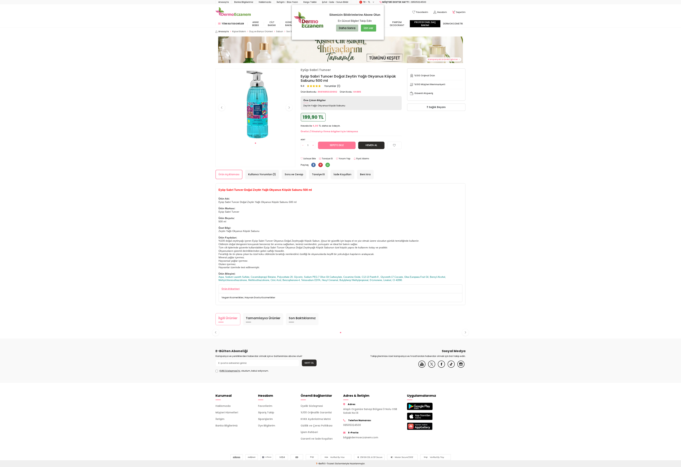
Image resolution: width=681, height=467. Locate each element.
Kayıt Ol (309, 362)
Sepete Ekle (337, 145)
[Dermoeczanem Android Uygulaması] (425, 406)
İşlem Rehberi (309, 432)
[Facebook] (441, 367)
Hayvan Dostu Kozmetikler (260, 297)
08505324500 (352, 425)
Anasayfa (223, 2)
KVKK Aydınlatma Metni (316, 419)
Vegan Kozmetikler (232, 297)
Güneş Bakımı (289, 24)
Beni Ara (365, 174)
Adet (303, 139)
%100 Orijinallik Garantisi (316, 412)
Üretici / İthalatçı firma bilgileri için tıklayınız (329, 131)
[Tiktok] (451, 367)
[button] (340, 49)
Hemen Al (371, 145)
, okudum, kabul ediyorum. (244, 370)
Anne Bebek (255, 24)
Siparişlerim (265, 419)
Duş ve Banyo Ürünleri (261, 31)
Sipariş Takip (266, 412)
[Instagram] (460, 367)
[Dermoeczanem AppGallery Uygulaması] (425, 426)
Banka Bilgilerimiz (243, 2)
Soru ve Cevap (294, 174)
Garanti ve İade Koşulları (317, 438)
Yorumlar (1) (332, 86)
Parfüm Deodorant (397, 24)
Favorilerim (265, 406)
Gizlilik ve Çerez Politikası (317, 425)
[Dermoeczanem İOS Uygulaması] (425, 416)
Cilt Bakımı (272, 24)
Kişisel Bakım (239, 31)
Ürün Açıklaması (228, 174)
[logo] (233, 12)
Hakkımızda (265, 2)
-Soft (320, 463)
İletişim (219, 419)
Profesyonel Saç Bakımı (425, 24)
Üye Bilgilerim (266, 425)
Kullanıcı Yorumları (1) (262, 174)
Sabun (279, 31)
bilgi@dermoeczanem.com (360, 437)
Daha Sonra (347, 28)
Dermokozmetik (453, 23)
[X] (431, 367)
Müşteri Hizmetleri (226, 412)
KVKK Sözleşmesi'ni (230, 370)
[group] (255, 104)
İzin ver (368, 28)
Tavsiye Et (327, 158)
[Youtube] (421, 367)
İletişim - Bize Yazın (287, 2)
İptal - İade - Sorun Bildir (335, 2)
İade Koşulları (342, 174)
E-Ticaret (329, 463)
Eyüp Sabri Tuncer (316, 70)
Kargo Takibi (310, 2)
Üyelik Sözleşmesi (312, 406)
